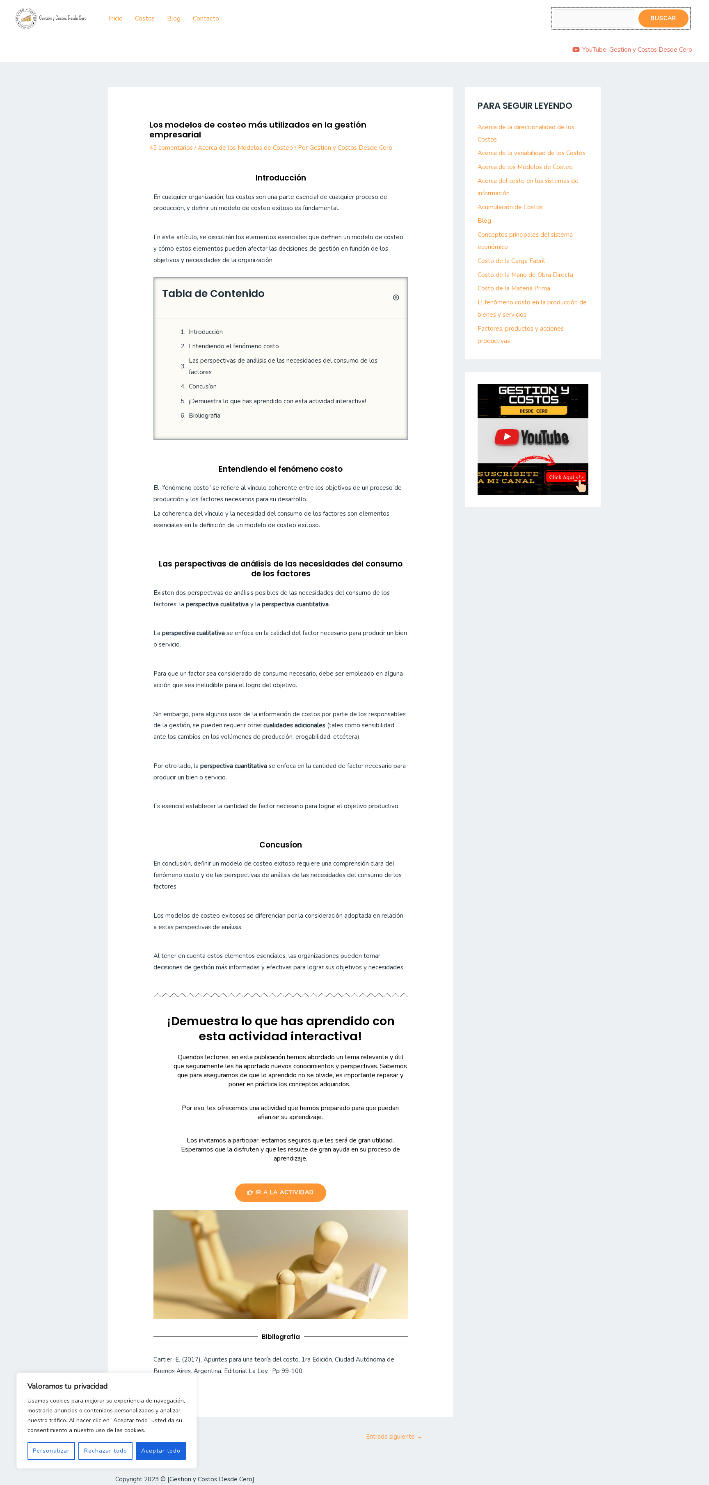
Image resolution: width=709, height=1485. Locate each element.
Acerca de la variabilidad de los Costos (531, 153)
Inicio (116, 18)
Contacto (206, 18)
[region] (106, 1421)
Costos (145, 18)
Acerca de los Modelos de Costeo (245, 148)
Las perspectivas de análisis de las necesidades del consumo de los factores (283, 366)
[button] (396, 298)
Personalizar (51, 1451)
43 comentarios (171, 148)
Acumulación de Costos (510, 207)
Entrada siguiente (394, 1436)
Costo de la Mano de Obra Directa (525, 275)
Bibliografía (204, 415)
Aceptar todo (161, 1451)
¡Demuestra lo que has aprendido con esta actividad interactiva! (277, 401)
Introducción (206, 332)
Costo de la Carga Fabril (511, 261)
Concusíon (203, 386)
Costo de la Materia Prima (514, 288)
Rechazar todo (105, 1451)
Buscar (663, 18)
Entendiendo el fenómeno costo (234, 346)
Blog (174, 18)
